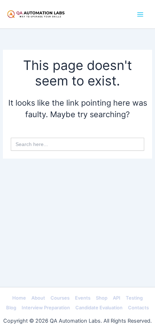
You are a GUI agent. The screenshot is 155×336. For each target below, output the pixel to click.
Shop (101, 298)
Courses (60, 298)
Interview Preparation (46, 307)
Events (82, 298)
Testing (134, 298)
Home (19, 298)
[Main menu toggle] (140, 14)
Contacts (138, 307)
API (116, 298)
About (38, 298)
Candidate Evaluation (99, 307)
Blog (11, 307)
